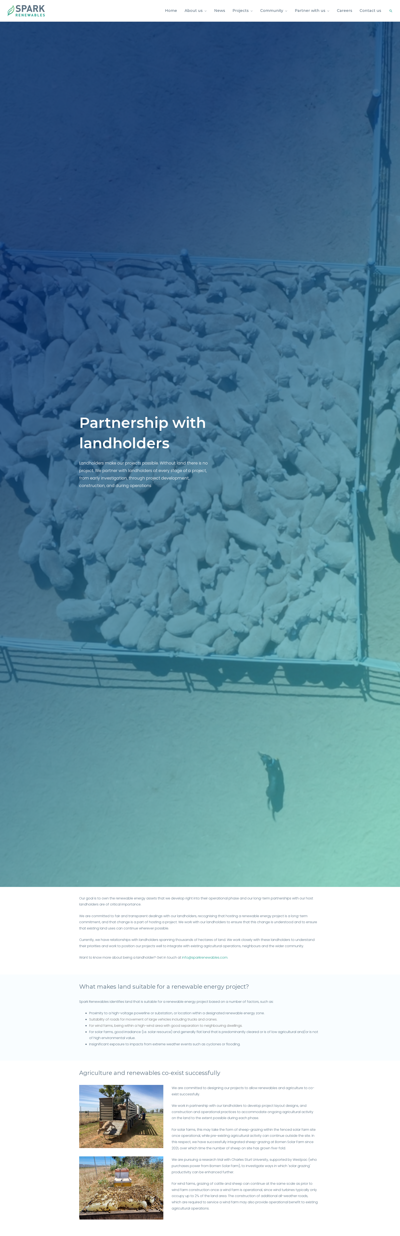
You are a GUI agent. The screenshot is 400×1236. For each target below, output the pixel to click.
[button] (391, 11)
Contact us (370, 10)
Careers (344, 10)
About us (193, 10)
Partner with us (310, 10)
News (219, 10)
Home (171, 10)
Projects (240, 10)
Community (271, 10)
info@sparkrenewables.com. (205, 957)
